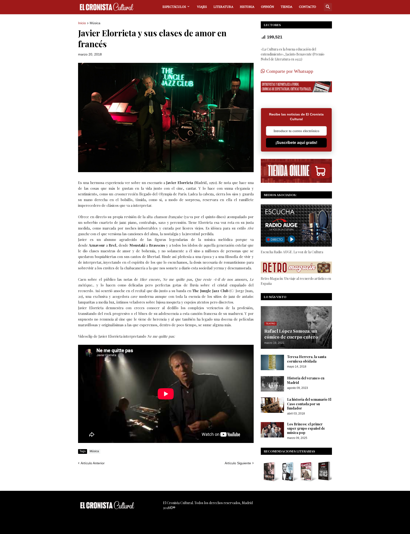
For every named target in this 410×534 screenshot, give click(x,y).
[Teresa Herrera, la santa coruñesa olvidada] (272, 362)
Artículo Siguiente (238, 463)
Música (95, 23)
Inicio (82, 23)
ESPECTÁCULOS (174, 7)
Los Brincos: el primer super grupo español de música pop (306, 428)
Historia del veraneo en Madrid (305, 380)
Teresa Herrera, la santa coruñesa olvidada (306, 359)
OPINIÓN (267, 7)
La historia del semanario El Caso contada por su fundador (309, 403)
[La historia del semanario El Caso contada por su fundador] (272, 405)
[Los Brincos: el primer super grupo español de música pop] (272, 429)
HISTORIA (247, 7)
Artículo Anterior (93, 463)
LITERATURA (223, 7)
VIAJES (202, 7)
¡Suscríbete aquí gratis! (296, 143)
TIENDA (286, 7)
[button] (328, 7)
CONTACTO (307, 7)
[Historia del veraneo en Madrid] (272, 383)
